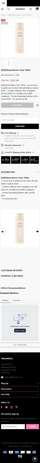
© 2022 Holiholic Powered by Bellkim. (16, 443)
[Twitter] (6, 407)
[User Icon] (30, 9)
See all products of (8, 75)
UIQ (17, 75)
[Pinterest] (16, 407)
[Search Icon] (10, 9)
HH (3, 3)
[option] (20, 38)
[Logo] (20, 9)
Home (3, 15)
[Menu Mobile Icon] (2, 9)
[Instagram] (11, 407)
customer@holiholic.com (13, 377)
